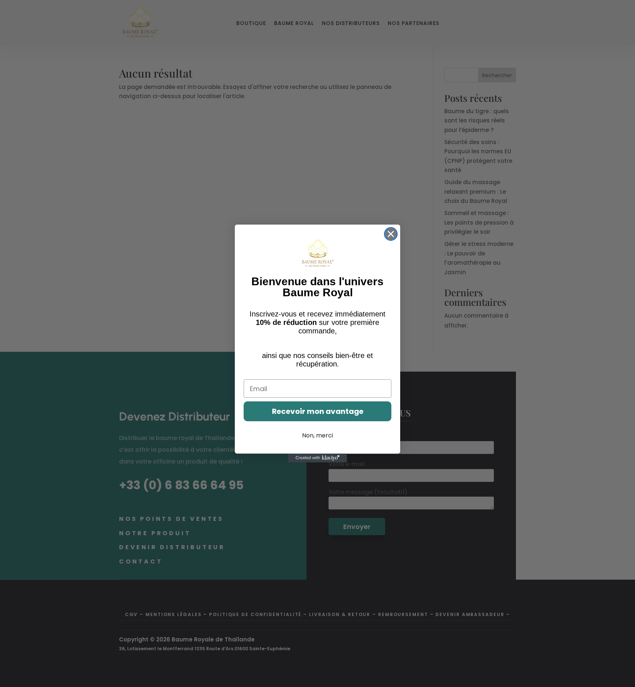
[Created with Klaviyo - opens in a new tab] (317, 458)
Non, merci (317, 435)
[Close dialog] (390, 234)
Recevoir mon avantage (317, 411)
